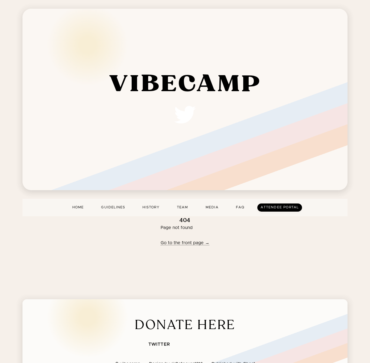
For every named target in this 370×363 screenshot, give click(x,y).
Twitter (159, 344)
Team (182, 207)
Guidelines (113, 207)
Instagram (220, 345)
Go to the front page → (185, 243)
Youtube (202, 345)
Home (78, 207)
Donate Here (185, 325)
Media (212, 207)
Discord (184, 345)
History (150, 207)
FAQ (240, 207)
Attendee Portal (280, 207)
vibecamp (185, 84)
